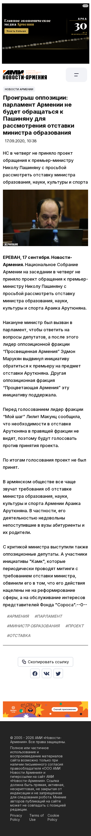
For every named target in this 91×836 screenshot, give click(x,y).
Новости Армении (19, 89)
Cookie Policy (53, 817)
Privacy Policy (16, 817)
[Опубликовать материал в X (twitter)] (58, 673)
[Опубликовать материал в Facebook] (35, 673)
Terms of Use (36, 817)
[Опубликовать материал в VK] (47, 673)
